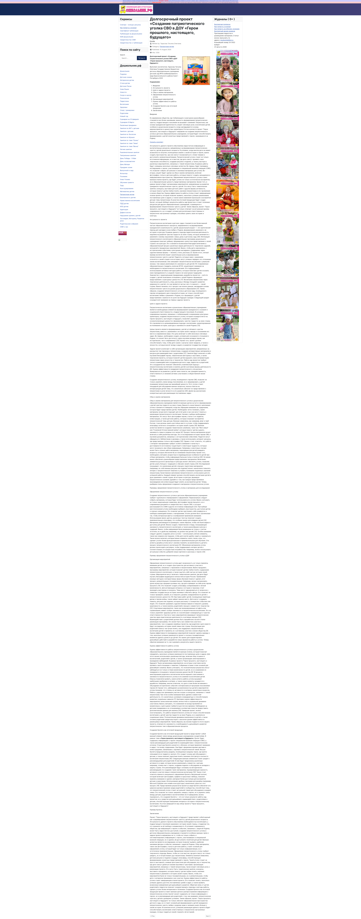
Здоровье (123, 107)
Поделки (123, 74)
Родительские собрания (129, 224)
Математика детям (127, 191)
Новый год (124, 116)
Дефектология (125, 212)
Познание (123, 176)
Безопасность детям (128, 197)
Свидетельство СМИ (128, 40)
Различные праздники (128, 125)
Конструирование (126, 188)
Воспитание (124, 104)
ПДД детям (124, 203)
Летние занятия (126, 149)
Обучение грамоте (127, 182)
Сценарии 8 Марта (127, 122)
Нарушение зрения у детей (130, 215)
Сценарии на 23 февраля (129, 119)
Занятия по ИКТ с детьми (129, 128)
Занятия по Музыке (127, 137)
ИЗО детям (124, 206)
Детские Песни (125, 86)
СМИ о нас (124, 227)
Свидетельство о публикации (131, 43)
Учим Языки (124, 89)
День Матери (125, 164)
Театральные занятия (128, 155)
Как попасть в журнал (128, 28)
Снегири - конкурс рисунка (130, 25)
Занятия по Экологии (128, 134)
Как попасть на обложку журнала (226, 29)
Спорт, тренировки (127, 110)
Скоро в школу (125, 95)
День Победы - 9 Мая (128, 158)
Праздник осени (126, 167)
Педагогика (124, 101)
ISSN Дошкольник (126, 37)
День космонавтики (127, 161)
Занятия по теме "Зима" (129, 143)
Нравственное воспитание (130, 200)
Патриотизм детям (127, 194)
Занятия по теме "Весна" (129, 146)
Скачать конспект (156, 142)
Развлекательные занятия (129, 152)
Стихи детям (125, 83)
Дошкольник (124, 71)
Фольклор (123, 173)
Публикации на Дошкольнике (131, 34)
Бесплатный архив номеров (224, 31)
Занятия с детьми (126, 131)
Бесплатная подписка (222, 24)
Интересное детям (127, 80)
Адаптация (124, 209)
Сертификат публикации (129, 31)
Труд (122, 185)
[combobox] (128, 58)
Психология (124, 98)
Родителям (124, 113)
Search (122, 55)
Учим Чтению (125, 179)
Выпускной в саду (126, 170)
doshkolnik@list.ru (226, 40)
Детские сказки (126, 77)
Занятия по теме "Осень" (129, 140)
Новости (123, 92)
